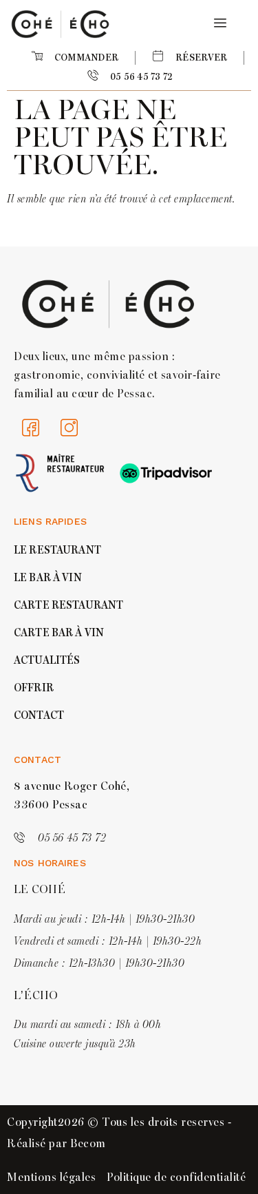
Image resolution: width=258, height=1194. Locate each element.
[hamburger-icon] (217, 23)
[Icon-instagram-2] (69, 427)
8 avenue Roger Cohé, (71, 786)
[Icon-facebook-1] (31, 427)
